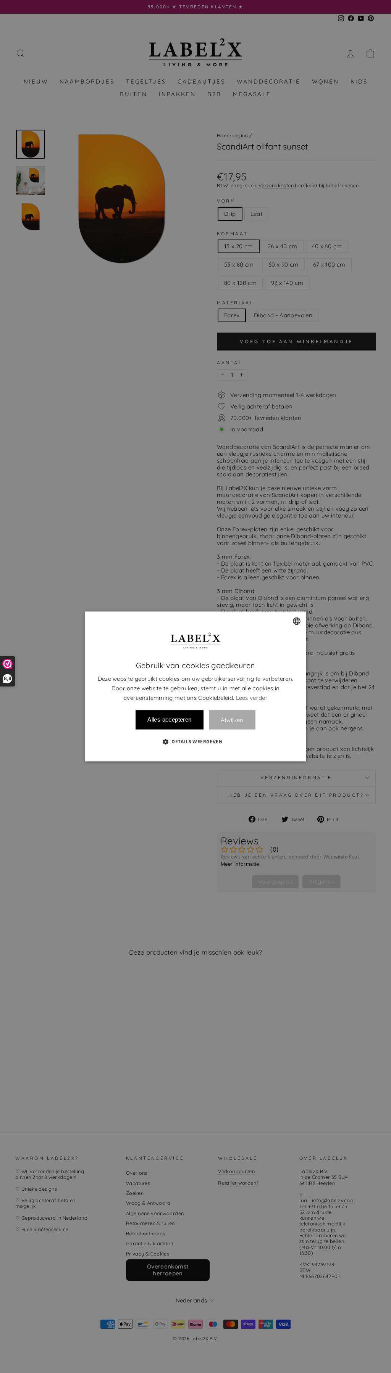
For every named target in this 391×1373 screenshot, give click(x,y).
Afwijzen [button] (232, 719)
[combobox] (297, 621)
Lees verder (252, 697)
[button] (195, 741)
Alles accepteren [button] (169, 720)
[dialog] (195, 686)
